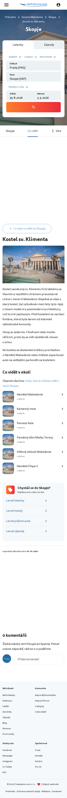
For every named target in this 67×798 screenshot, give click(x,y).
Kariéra (38, 761)
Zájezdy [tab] (49, 45)
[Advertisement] (33, 186)
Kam (12, 74)
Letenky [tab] (18, 45)
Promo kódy (8, 734)
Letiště (6, 706)
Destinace (7, 700)
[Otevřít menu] (7, 5)
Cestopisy (39, 706)
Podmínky (10, 791)
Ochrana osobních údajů (28, 791)
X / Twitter (7, 766)
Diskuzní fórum (42, 700)
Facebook (7, 750)
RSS (4, 772)
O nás (37, 750)
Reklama (46, 791)
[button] (15, 57)
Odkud (13, 63)
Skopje (10, 131)
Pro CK (38, 766)
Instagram (8, 761)
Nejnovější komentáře (45, 695)
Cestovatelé (40, 711)
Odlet (13, 93)
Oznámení (57, 791)
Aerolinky (7, 711)
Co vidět (33, 131)
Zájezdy (6, 717)
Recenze (7, 728)
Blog (5, 723)
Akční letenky (9, 695)
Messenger (8, 755)
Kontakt (39, 755)
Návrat (40, 93)
